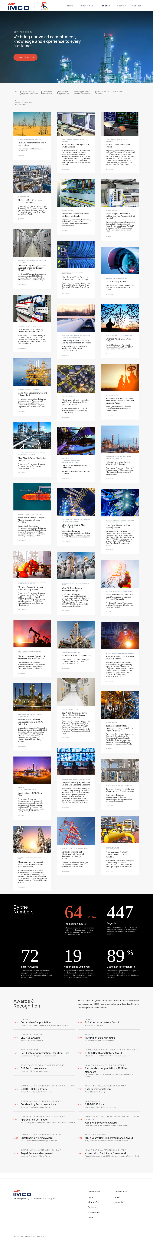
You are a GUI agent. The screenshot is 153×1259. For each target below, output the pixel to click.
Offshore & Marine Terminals (102, 92)
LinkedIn (119, 1202)
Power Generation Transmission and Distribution (63, 93)
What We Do (87, 5)
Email (117, 1197)
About (91, 1217)
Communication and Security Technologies (82, 92)
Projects (105, 5)
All (16, 91)
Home (70, 5)
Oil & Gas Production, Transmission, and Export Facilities (29, 93)
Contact (136, 5)
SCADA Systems (118, 91)
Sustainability (94, 1212)
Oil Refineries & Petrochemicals (46, 92)
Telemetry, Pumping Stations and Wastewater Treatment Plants (23, 102)
